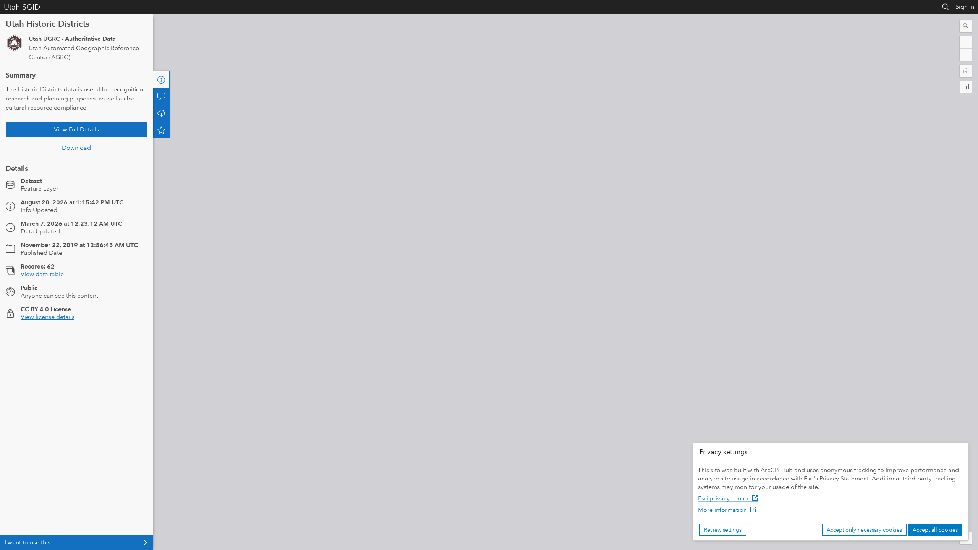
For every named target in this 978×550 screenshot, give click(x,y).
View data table (42, 274)
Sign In (964, 6)
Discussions (161, 96)
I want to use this (27, 542)
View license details (47, 316)
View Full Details (76, 129)
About (161, 79)
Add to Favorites (161, 129)
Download (76, 147)
